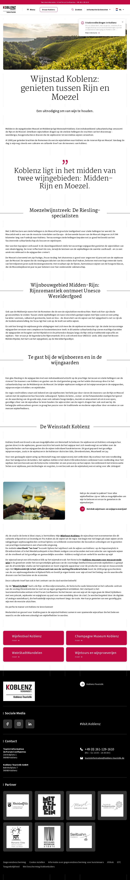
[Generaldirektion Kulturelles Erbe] (17, 805)
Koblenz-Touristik (95, 684)
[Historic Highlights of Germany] (49, 836)
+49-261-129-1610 (83, 2)
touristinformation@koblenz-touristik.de (104, 758)
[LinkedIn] (30, 724)
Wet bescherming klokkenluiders (39, 866)
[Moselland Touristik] (80, 805)
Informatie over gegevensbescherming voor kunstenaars (76, 862)
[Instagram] (18, 724)
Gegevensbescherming (14, 862)
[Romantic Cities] (17, 836)
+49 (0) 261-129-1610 (99, 749)
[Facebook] (7, 724)
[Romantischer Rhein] (49, 805)
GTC (119, 862)
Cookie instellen (37, 862)
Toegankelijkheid (11, 866)
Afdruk (110, 862)
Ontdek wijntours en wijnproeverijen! (107, 509)
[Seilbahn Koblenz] (80, 836)
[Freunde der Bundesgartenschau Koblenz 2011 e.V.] (112, 805)
